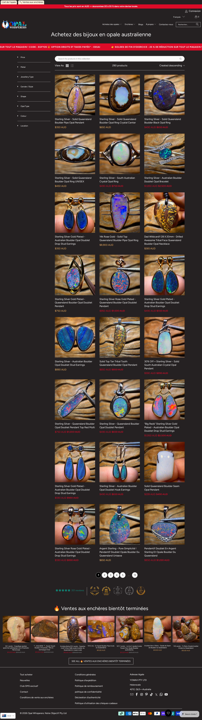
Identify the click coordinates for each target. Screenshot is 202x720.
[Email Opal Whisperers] (132, 694)
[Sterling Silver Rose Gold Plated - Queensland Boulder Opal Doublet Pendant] (119, 275)
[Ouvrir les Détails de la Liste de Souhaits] (168, 713)
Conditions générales (85, 674)
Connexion (195, 11)
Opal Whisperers (36, 713)
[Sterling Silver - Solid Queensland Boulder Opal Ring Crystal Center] (119, 95)
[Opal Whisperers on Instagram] (142, 694)
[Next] (196, 635)
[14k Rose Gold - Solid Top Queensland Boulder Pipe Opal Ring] (119, 212)
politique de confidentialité (88, 691)
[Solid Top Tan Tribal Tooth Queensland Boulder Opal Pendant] (119, 337)
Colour (23, 116)
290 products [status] (119, 65)
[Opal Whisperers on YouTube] (166, 694)
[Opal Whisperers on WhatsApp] (161, 694)
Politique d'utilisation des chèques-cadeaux (96, 703)
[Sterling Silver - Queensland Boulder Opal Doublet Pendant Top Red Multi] (75, 399)
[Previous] (6, 635)
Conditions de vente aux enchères (36, 697)
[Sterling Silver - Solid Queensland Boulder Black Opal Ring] (164, 95)
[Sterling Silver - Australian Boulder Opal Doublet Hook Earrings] (119, 462)
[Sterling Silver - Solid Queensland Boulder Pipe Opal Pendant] (75, 95)
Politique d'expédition (85, 680)
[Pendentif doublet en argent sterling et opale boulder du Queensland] (164, 524)
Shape (23, 96)
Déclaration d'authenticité (87, 697)
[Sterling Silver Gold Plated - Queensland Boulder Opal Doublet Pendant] (75, 275)
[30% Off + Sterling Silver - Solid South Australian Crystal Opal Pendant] (164, 337)
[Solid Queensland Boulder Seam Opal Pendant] (164, 462)
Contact (24, 691)
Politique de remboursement (89, 686)
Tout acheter (26, 674)
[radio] (67, 65)
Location (24, 126)
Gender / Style (26, 87)
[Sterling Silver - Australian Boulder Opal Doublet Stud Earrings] (75, 337)
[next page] (141, 575)
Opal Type (24, 106)
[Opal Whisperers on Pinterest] (147, 694)
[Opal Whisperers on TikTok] (152, 694)
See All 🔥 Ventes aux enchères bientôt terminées (101, 661)
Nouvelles (25, 680)
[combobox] (167, 65)
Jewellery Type (27, 77)
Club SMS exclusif (29, 686)
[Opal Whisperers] (14, 25)
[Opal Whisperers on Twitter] (156, 694)
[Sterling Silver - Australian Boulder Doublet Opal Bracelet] (164, 154)
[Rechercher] (197, 24)
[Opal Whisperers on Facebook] (137, 694)
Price (22, 57)
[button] (112, 24)
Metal (22, 67)
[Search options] (182, 59)
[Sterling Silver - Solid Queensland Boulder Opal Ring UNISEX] (75, 154)
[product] (101, 629)
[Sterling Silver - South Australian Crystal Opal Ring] (119, 154)
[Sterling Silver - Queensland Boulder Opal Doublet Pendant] (119, 399)
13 (135, 575)
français (177, 17)
